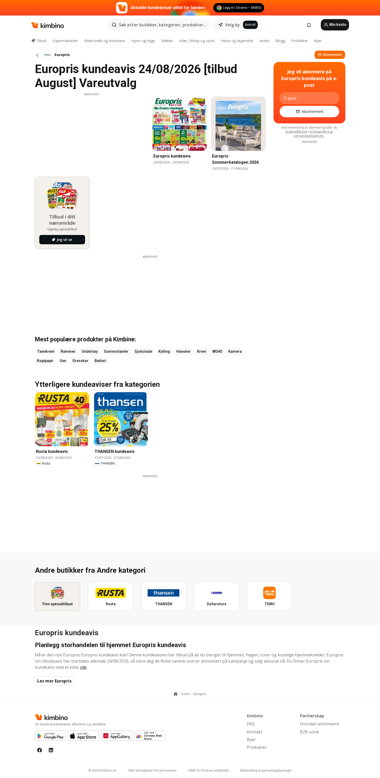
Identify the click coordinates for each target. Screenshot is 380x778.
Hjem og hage (143, 40)
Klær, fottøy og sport (197, 40)
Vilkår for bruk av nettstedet (208, 770)
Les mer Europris (54, 681)
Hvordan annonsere (319, 724)
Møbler (167, 40)
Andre (264, 40)
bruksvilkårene (296, 131)
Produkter (299, 40)
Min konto (337, 24)
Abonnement (332, 54)
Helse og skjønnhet (237, 40)
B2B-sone (309, 732)
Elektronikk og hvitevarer (104, 40)
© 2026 (102, 770)
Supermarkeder (65, 40)
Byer (318, 40)
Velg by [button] (232, 25)
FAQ (251, 724)
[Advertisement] (91, 132)
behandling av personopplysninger (313, 133)
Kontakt (254, 732)
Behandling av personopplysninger (266, 770)
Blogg (280, 40)
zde (83, 667)
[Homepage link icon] (175, 694)
